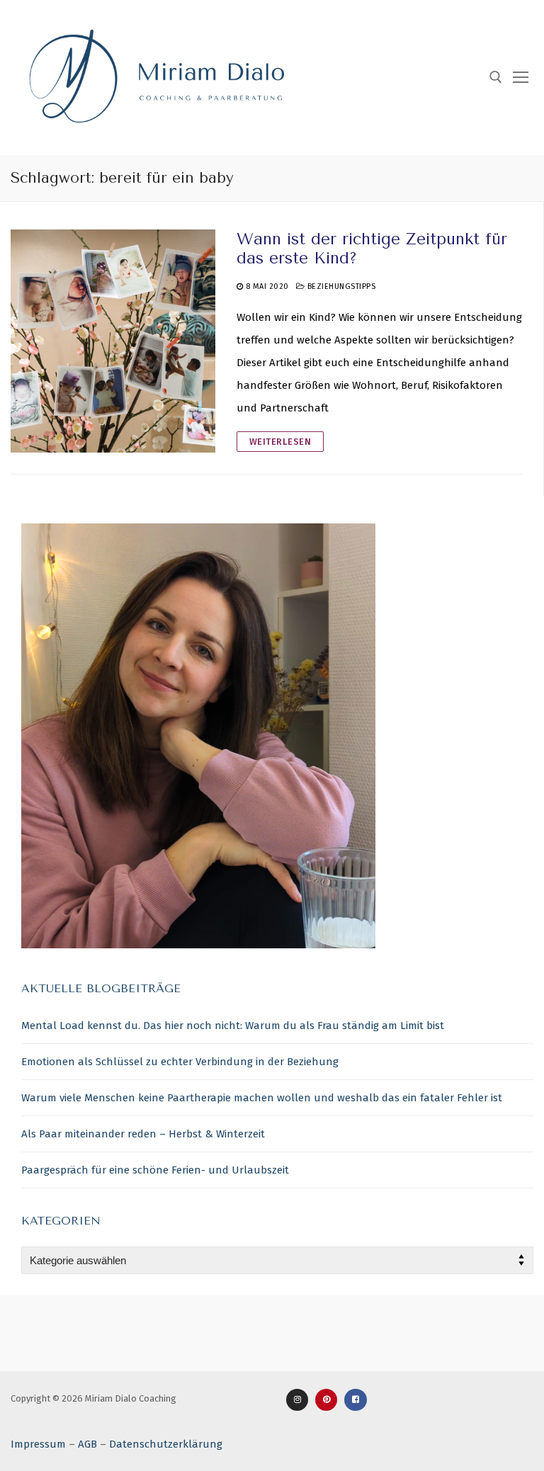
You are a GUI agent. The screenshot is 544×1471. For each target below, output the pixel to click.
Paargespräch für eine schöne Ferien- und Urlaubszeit (155, 1170)
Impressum (38, 1444)
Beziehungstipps (340, 286)
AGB (87, 1444)
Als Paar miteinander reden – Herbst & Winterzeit (143, 1134)
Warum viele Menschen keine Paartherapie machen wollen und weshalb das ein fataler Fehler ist (261, 1097)
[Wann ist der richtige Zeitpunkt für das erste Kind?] (113, 341)
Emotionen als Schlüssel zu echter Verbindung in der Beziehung (180, 1061)
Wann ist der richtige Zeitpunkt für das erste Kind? (372, 248)
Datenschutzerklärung (165, 1444)
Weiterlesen (280, 441)
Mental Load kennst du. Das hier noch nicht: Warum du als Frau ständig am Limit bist (232, 1025)
